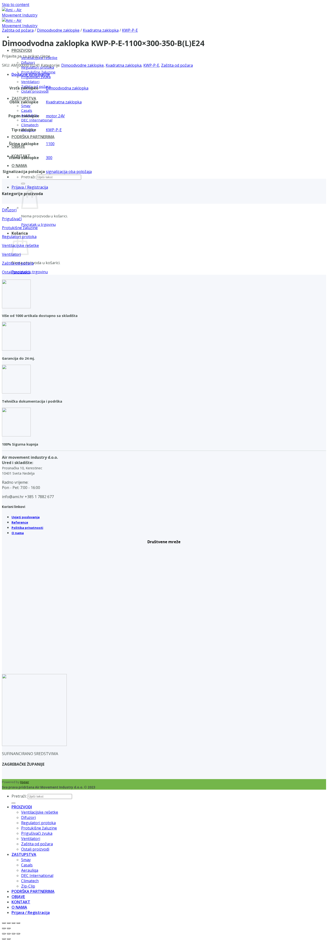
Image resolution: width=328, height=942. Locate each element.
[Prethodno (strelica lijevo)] (4, 928)
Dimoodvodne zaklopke (58, 30)
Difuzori (28, 817)
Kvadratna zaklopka (101, 30)
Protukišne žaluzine (39, 828)
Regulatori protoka (38, 822)
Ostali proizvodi (35, 91)
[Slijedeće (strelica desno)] (9, 928)
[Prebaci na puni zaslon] (9, 923)
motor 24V (55, 116)
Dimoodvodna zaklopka (67, 88)
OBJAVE (18, 146)
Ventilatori (30, 81)
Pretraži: (28, 176)
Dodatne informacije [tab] (31, 74)
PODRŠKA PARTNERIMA (33, 136)
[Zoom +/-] (4, 923)
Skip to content (15, 4)
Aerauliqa (29, 870)
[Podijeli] (13, 923)
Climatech (29, 124)
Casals (26, 110)
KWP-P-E (130, 30)
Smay (25, 105)
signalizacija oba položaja (69, 171)
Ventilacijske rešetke (39, 812)
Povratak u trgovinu (38, 224)
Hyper (24, 782)
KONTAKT (21, 902)
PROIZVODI (22, 50)
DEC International (36, 120)
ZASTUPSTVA (24, 98)
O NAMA (19, 165)
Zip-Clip (28, 886)
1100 (50, 143)
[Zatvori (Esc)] (18, 923)
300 (49, 157)
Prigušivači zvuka (36, 833)
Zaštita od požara (18, 30)
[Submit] (23, 183)
